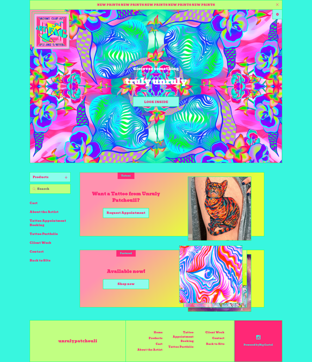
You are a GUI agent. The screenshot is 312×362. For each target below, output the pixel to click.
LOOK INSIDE (156, 102)
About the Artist (44, 212)
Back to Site (40, 260)
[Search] (34, 188)
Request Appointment (126, 213)
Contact (37, 251)
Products (41, 177)
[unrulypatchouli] (51, 31)
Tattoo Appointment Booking (48, 223)
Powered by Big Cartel (258, 344)
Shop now (126, 284)
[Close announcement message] (277, 5)
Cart (34, 203)
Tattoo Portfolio (44, 234)
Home (158, 332)
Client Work (40, 243)
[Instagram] (258, 338)
